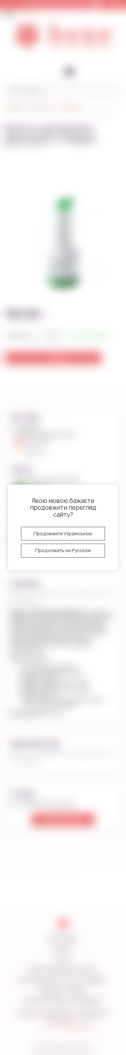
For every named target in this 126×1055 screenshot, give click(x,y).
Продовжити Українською (63, 533)
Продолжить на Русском (63, 550)
